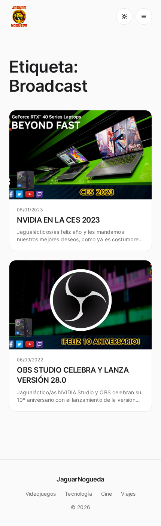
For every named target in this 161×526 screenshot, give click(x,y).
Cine (106, 493)
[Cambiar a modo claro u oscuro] (124, 16)
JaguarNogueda (80, 479)
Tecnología (78, 493)
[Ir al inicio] (19, 16)
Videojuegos (40, 493)
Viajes (128, 493)
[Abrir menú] (144, 16)
